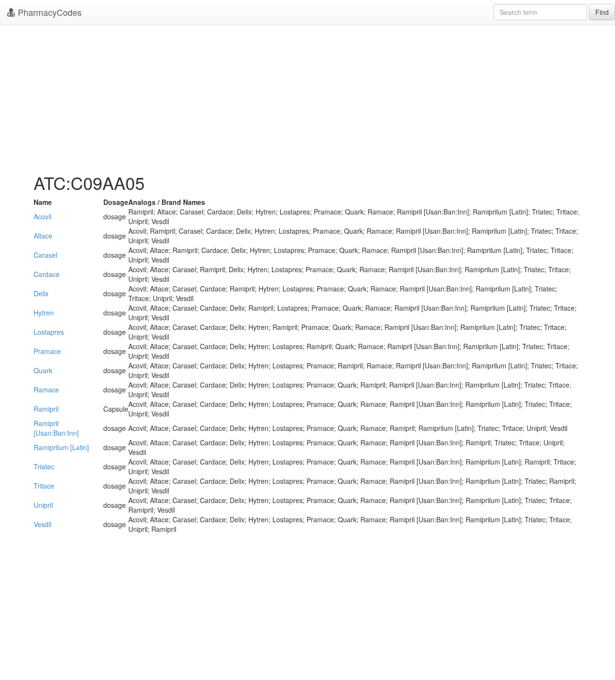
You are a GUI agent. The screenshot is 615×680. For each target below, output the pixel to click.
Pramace (47, 351)
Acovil (42, 216)
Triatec (44, 466)
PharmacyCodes (48, 12)
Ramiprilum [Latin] (61, 447)
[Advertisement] (307, 96)
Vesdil (42, 524)
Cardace (47, 274)
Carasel (45, 255)
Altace (43, 235)
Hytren (44, 312)
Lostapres (49, 332)
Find (602, 12)
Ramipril (46, 409)
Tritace (44, 486)
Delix (41, 293)
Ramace (46, 389)
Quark (43, 370)
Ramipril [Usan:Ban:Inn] (56, 428)
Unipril (43, 505)
